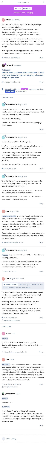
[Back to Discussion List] (2, 2)
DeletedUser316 (10, 216)
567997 (6, 364)
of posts (22, 2)
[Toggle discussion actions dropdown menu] (44, 2)
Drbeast (7, 70)
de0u (6, 255)
